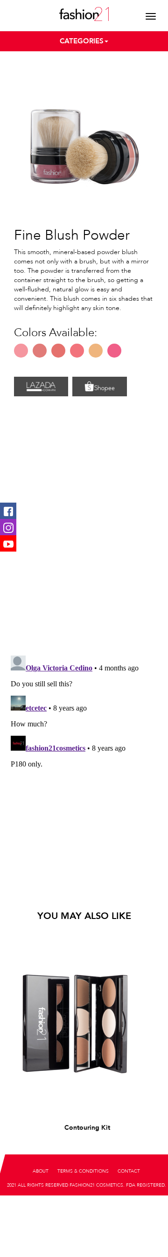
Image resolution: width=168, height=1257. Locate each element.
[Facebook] (8, 511)
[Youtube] (8, 543)
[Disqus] (84, 526)
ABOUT (41, 1171)
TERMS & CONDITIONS (83, 1171)
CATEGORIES (82, 41)
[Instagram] (8, 527)
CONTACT (129, 1171)
